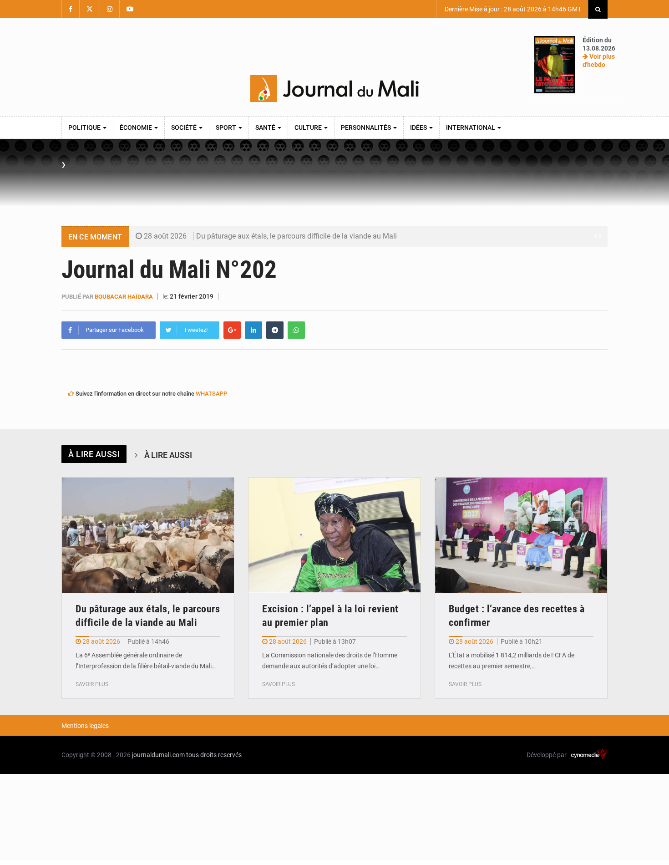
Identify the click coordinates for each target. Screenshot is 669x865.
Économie (136, 127)
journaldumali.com (158, 754)
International (471, 127)
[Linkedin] (253, 330)
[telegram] (275, 330)
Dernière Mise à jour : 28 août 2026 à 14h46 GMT (512, 9)
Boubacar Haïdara (124, 296)
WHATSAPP (211, 393)
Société (184, 127)
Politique (85, 127)
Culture (308, 127)
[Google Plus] (232, 330)
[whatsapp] (296, 330)
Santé (266, 127)
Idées (419, 127)
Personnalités (366, 127)
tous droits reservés (214, 754)
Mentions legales (85, 725)
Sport (227, 127)
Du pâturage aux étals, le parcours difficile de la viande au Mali (296, 236)
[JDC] (334, 88)
